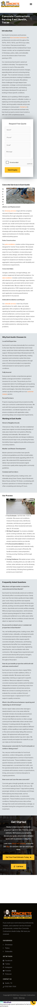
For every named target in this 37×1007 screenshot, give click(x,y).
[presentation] (19, 162)
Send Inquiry (12, 170)
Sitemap (22, 998)
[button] (31, 4)
